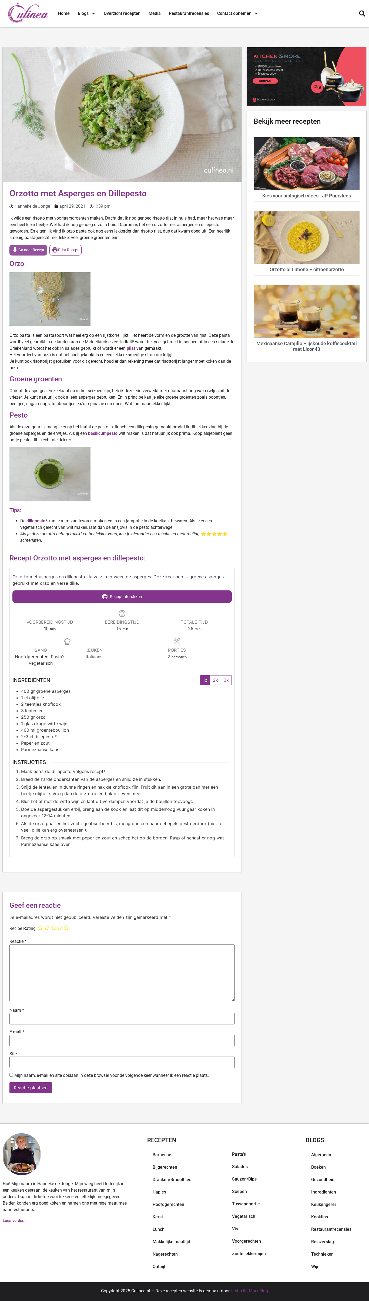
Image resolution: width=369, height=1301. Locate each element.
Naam (16, 1010)
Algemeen (321, 1154)
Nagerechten (165, 1254)
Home (64, 13)
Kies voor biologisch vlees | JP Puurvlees (306, 196)
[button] (362, 13)
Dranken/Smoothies (172, 1179)
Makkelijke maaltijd (171, 1241)
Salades (240, 1166)
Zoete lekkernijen (249, 1253)
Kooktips (319, 1216)
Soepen (239, 1191)
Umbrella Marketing (249, 1290)
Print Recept (68, 250)
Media (155, 13)
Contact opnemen (234, 13)
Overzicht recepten (122, 13)
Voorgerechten (246, 1241)
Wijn (315, 1266)
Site (13, 1054)
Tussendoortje (246, 1203)
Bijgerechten (165, 1167)
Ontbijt (159, 1266)
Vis (235, 1228)
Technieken (322, 1254)
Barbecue (162, 1154)
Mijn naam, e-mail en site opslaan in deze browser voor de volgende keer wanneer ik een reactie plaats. (111, 1075)
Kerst (158, 1216)
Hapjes (159, 1192)
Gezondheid (322, 1179)
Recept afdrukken (125, 596)
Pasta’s (239, 1154)
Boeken (318, 1167)
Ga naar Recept (31, 250)
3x (226, 680)
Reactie (17, 941)
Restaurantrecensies (189, 13)
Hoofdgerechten (168, 1204)
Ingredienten (323, 1192)
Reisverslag (322, 1241)
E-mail (16, 1032)
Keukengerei (323, 1204)
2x (215, 680)
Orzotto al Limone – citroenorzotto (307, 269)
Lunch (159, 1229)
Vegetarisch (243, 1216)
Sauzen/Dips (244, 1179)
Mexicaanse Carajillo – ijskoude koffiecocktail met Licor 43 (306, 346)
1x (205, 680)
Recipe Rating (22, 928)
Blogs (83, 13)
